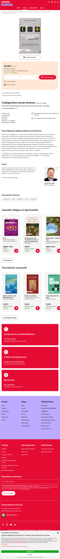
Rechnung (24, 452)
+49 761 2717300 (10, 339)
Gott (4, 238)
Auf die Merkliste (10, 81)
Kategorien (31, 11)
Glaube (4, 408)
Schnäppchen (25, 426)
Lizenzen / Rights (7, 454)
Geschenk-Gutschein (47, 449)
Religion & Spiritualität (19, 11)
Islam (13, 199)
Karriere (4, 457)
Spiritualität (5, 411)
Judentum (19, 199)
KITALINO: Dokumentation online (9, 461)
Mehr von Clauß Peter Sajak (10, 177)
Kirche (4, 414)
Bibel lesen (44, 405)
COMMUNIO (44, 411)
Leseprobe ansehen (31, 57)
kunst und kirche (46, 423)
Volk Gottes (33, 199)
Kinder (4, 420)
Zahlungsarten (28, 445)
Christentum (6, 199)
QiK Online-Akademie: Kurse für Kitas (10, 466)
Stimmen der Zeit (46, 428)
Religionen (37, 11)
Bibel (3, 405)
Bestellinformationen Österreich (11, 511)
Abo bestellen (9, 385)
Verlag (5, 445)
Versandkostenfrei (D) (12, 505)
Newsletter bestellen (12, 477)
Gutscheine (46, 445)
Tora (26, 199)
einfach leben (45, 414)
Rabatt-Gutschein (46, 452)
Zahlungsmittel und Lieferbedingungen (11, 93)
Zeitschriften (33, 8)
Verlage (4, 449)
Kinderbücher (25, 420)
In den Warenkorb (48, 77)
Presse (4, 452)
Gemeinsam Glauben (47, 417)
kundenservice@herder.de (14, 362)
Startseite (10, 11)
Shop (24, 8)
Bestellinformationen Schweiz (11, 508)
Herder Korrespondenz (48, 420)
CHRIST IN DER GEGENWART (48, 408)
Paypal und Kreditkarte (28, 449)
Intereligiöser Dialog (45, 11)
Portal (18, 8)
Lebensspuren (45, 426)
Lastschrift (24, 454)
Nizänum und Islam (30, 296)
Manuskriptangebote (8, 470)
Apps (41, 8)
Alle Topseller (8, 260)
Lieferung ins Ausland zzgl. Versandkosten (11, 95)
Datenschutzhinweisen (25, 489)
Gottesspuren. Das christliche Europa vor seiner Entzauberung (32, 240)
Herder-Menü (58, 2)
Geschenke (24, 423)
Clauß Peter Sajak (8, 108)
